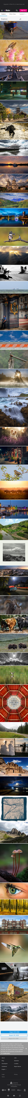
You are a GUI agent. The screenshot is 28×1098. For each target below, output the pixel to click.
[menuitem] (17, 10)
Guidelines (4, 1066)
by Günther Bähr (4, 1001)
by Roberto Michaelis (4, 980)
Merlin (2, 443)
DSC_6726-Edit (5, 478)
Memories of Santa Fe (6, 347)
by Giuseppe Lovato (4, 842)
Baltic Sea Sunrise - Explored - (8, 78)
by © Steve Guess (4, 38)
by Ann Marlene (4, 206)
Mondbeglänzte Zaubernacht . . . (9, 880)
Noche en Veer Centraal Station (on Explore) (10, 516)
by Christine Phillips (4, 575)
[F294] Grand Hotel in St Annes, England (10, 931)
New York (3, 462)
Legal (3, 1074)
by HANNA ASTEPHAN (5, 774)
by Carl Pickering (4, 172)
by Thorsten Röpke (4, 292)
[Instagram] (20, 1096)
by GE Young (3, 329)
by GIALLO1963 (3, 664)
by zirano (2, 263)
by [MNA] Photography (5, 425)
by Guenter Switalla (4, 632)
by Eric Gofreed (3, 60)
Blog (3, 1060)
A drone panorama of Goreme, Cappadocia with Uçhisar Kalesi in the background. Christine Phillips (10, 574)
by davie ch (3, 479)
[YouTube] (14, 1096)
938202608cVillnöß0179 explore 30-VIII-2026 (10, 663)
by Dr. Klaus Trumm (4, 881)
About (3, 1058)
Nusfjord (3, 1019)
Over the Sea (4, 290)
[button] (22, 38)
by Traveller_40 (3, 154)
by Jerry (2, 225)
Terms (3, 1076)
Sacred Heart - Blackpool (7, 719)
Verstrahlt (3, 262)
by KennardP (3, 463)
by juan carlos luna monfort (6, 191)
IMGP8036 (3, 37)
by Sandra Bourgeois (4, 244)
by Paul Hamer (3, 594)
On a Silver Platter (5, 97)
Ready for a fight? (5, 650)
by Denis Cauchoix (4, 367)
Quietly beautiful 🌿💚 (6, 537)
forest (2, 912)
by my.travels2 (3, 932)
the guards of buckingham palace (9, 328)
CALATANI (3, 190)
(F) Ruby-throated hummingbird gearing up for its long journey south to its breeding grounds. (10, 960)
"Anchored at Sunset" (6, 171)
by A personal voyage (4, 564)
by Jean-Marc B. (4, 897)
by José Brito (3, 1020)
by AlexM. (2, 279)
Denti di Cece (4, 840)
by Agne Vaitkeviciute (5, 651)
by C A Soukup (3, 98)
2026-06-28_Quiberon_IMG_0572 (9, 1000)
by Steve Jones (3, 613)
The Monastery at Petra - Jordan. (9, 773)
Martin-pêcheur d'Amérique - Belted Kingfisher (10, 243)
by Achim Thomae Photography (6, 79)
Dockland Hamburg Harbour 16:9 (9, 153)
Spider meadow (4, 385)
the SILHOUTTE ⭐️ (5, 979)
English (3, 1069)
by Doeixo (2, 794)
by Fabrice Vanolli (4, 913)
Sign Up (23, 10)
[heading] (7, 10)
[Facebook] (8, 1096)
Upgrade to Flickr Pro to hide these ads (14, 4)
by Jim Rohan (3, 820)
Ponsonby (3, 593)
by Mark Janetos (4, 961)
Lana (2, 896)
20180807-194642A (6, 278)
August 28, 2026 (14, 1032)
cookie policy (6, 1053)
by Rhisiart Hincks (4, 720)
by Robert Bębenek (4, 736)
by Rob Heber (3, 138)
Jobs (15, 1058)
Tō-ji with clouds (5, 120)
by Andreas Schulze (4, 683)
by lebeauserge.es (4, 517)
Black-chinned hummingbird (7, 59)
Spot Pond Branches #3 (7, 819)
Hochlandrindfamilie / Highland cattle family (10, 631)
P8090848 (3, 735)
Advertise (16, 1060)
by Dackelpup (3, 444)
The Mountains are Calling (7, 205)
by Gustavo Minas (4, 755)
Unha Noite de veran (6, 793)
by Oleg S (2, 121)
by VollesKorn (3, 498)
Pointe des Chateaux (6, 424)
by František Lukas (4, 386)
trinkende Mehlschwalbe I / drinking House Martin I (10, 682)
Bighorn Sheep (4, 612)
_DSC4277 (3, 224)
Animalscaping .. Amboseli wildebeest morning (10, 497)
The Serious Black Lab (6, 137)
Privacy (16, 1074)
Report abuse (17, 1066)
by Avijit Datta (3, 538)
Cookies (16, 1063)
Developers (5, 1063)
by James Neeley (4, 348)
